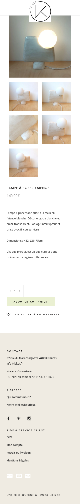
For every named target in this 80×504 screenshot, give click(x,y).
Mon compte (15, 445)
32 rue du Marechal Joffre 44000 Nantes (32, 358)
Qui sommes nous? (19, 397)
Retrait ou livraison (19, 453)
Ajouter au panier (31, 301)
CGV (9, 437)
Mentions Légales (18, 460)
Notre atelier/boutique (21, 405)
